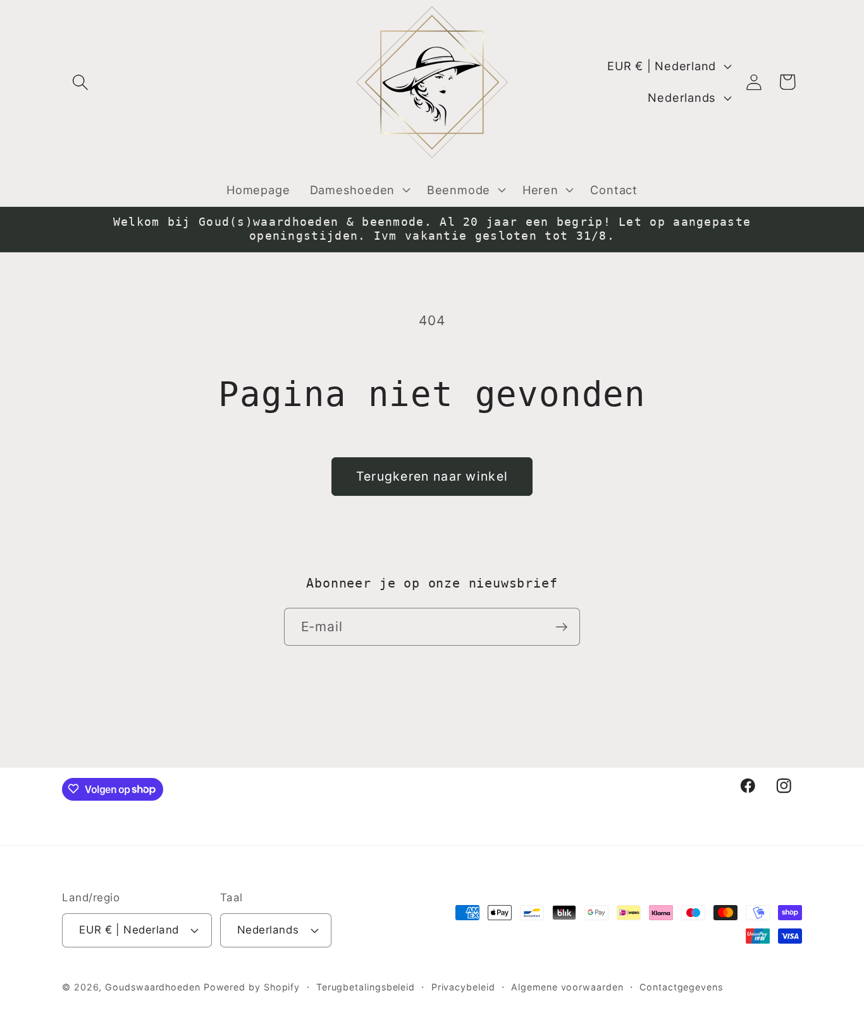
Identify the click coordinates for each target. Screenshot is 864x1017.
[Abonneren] (561, 627)
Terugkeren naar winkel (432, 476)
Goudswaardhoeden (154, 986)
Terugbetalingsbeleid (365, 986)
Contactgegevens (681, 986)
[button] (80, 82)
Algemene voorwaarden (567, 986)
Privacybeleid (463, 986)
